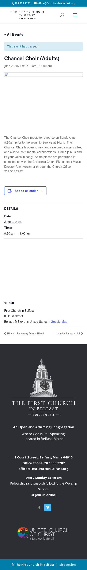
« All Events (13, 34)
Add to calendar (26, 191)
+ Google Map (57, 321)
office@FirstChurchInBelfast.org (43, 469)
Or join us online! (44, 495)
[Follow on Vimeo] (47, 507)
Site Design (67, 565)
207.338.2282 (54, 463)
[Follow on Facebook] (39, 507)
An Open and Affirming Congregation (43, 427)
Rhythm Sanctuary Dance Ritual (25, 333)
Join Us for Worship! (68, 333)
